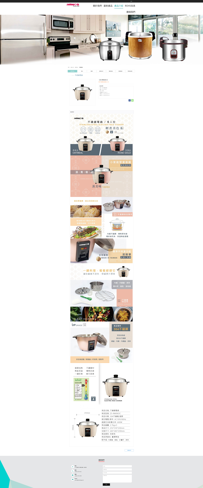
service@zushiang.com (79, 480)
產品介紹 (118, 5)
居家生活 (101, 71)
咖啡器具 (120, 71)
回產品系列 (129, 450)
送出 (106, 484)
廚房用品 (76, 67)
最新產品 (108, 5)
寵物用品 (111, 71)
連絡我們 (130, 11)
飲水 (82, 71)
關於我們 (97, 5)
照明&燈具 (130, 71)
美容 (92, 71)
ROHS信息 (130, 5)
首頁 (68, 67)
